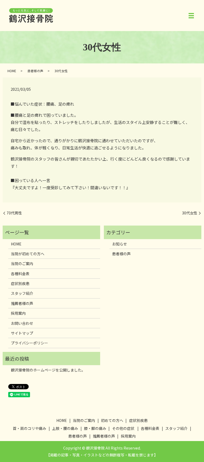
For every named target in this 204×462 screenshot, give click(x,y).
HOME (11, 70)
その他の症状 (123, 428)
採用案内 (18, 313)
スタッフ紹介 (22, 293)
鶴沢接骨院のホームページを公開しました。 (48, 370)
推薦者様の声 (22, 303)
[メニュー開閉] (191, 15)
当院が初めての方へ (27, 253)
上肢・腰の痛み (65, 428)
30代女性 (189, 212)
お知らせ (119, 244)
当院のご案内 (22, 263)
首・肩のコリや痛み (29, 428)
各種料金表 (20, 273)
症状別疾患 (20, 283)
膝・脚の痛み (95, 428)
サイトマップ (22, 333)
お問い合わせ (22, 323)
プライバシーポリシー (29, 343)
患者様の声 (35, 70)
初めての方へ (112, 420)
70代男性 (14, 212)
